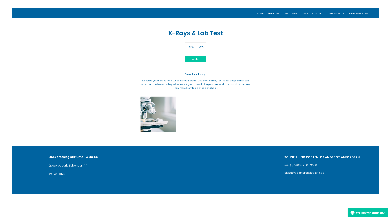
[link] (195, 59)
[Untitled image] (158, 114)
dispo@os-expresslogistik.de (304, 172)
